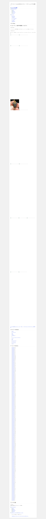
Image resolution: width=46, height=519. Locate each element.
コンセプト (14, 18)
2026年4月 (13, 351)
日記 (12, 333)
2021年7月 (13, 411)
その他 (12, 343)
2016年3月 (13, 478)
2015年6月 (13, 484)
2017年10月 (13, 458)
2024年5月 (13, 375)
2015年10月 (13, 482)
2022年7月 (13, 398)
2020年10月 (13, 420)
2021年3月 (13, 415)
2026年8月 (13, 347)
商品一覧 (13, 16)
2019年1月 (13, 442)
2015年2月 (13, 486)
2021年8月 (13, 410)
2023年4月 (13, 389)
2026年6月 (13, 349)
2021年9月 (13, 409)
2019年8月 (13, 435)
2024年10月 (13, 370)
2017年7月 (13, 461)
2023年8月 (13, 385)
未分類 (12, 331)
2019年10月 (13, 433)
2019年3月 (13, 440)
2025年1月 (13, 367)
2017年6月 (13, 462)
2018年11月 (13, 444)
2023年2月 (13, 391)
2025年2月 (13, 366)
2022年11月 (13, 394)
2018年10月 (13, 445)
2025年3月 (13, 365)
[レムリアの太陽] (13, 7)
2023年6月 (13, 387)
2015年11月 (13, 481)
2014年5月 (13, 491)
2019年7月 (13, 436)
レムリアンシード (14, 341)
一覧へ (21, 326)
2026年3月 (13, 352)
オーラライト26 (13, 342)
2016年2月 (13, 479)
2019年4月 (13, 439)
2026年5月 (13, 350)
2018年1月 (13, 455)
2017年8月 (13, 460)
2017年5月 (13, 463)
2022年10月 (13, 395)
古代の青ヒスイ (13, 335)
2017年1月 (13, 467)
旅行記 (12, 334)
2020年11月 (13, 419)
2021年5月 (13, 413)
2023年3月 (13, 390)
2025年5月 (13, 363)
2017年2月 (13, 466)
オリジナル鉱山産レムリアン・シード (15, 326)
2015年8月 (13, 483)
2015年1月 (13, 487)
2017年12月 (13, 456)
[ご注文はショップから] (13, 512)
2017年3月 (13, 465)
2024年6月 (13, 374)
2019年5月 (13, 438)
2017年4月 (13, 464)
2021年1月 (13, 417)
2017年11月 (13, 457)
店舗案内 (13, 21)
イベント (13, 19)
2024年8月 (13, 372)
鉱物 (12, 339)
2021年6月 (13, 412)
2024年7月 (13, 373)
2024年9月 (13, 371)
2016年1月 (13, 480)
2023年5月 (13, 388)
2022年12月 (13, 393)
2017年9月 (13, 459)
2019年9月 (13, 434)
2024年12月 (13, 368)
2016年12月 (13, 468)
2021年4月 (13, 414)
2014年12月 (13, 488)
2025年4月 (13, 364)
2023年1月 (13, 392)
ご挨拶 (13, 17)
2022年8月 (13, 397)
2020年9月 (13, 421)
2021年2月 (13, 416)
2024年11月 (13, 369)
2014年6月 (13, 490)
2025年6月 (13, 362)
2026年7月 (13, 348)
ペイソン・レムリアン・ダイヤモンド (16, 337)
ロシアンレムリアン (14, 340)
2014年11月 (13, 489)
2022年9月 (13, 396)
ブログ (13, 20)
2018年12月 (13, 443)
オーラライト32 (13, 332)
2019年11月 (13, 432)
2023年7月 (13, 386)
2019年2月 (13, 441)
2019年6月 (13, 437)
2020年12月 (13, 418)
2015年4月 (13, 485)
